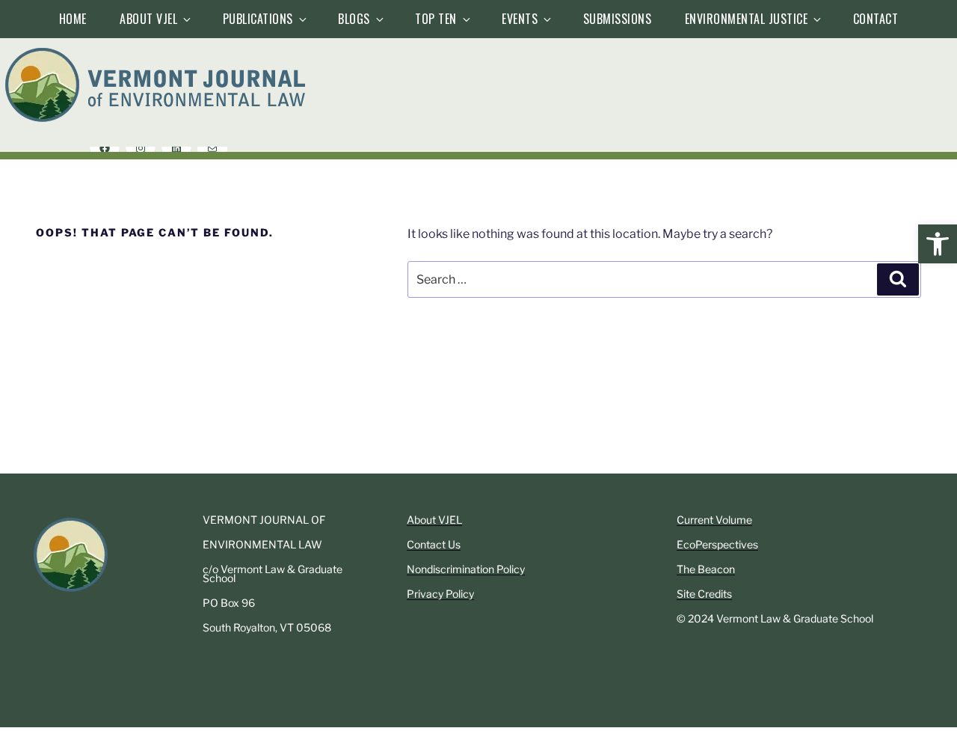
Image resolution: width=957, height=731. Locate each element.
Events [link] (520, 19)
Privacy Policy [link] (440, 593)
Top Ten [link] (436, 19)
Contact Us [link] (434, 544)
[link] (937, 243)
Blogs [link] (354, 19)
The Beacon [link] (706, 569)
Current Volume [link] (714, 519)
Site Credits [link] (704, 593)
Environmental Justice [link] (746, 19)
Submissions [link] (617, 19)
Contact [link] (876, 19)
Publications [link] (258, 19)
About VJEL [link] (148, 19)
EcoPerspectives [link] (717, 544)
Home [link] (73, 19)
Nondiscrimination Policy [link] (466, 569)
